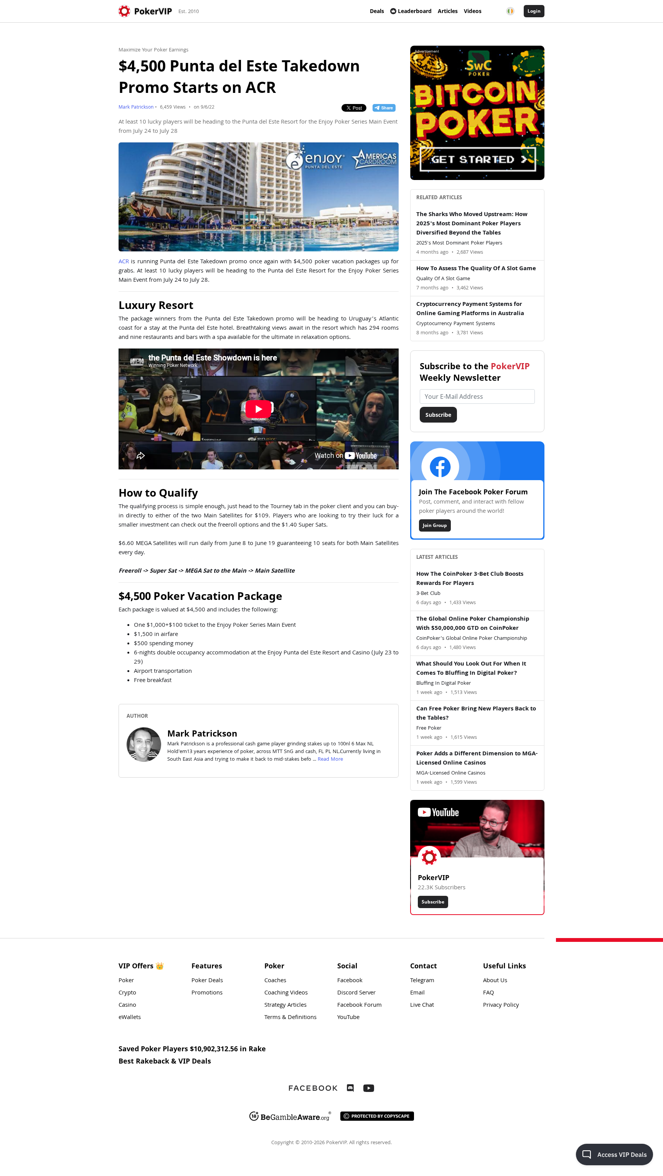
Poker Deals (207, 981)
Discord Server (356, 993)
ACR (124, 262)
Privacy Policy (501, 1005)
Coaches (275, 981)
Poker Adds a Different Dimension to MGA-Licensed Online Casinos (477, 758)
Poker (126, 981)
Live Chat (422, 1005)
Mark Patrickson (136, 108)
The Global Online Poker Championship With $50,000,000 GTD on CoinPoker (472, 624)
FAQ (488, 993)
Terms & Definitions (290, 1017)
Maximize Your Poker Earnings (153, 50)
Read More (330, 759)
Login (534, 11)
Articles (448, 11)
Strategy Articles (285, 1005)
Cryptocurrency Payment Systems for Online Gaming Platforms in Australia (470, 309)
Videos (473, 11)
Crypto (127, 993)
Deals (377, 11)
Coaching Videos (286, 993)
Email (417, 993)
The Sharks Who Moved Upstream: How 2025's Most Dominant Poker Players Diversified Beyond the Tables (472, 224)
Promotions (207, 993)
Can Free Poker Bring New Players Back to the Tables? (476, 713)
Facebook (350, 981)
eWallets (130, 1017)
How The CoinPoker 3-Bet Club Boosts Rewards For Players (469, 579)
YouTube (348, 1017)
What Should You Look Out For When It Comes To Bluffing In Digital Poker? (471, 669)
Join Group (435, 525)
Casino (127, 1005)
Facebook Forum (359, 1005)
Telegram (422, 981)
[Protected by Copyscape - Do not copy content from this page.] (377, 1116)
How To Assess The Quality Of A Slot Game (476, 269)
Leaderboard (415, 11)
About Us (495, 981)
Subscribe (438, 414)
